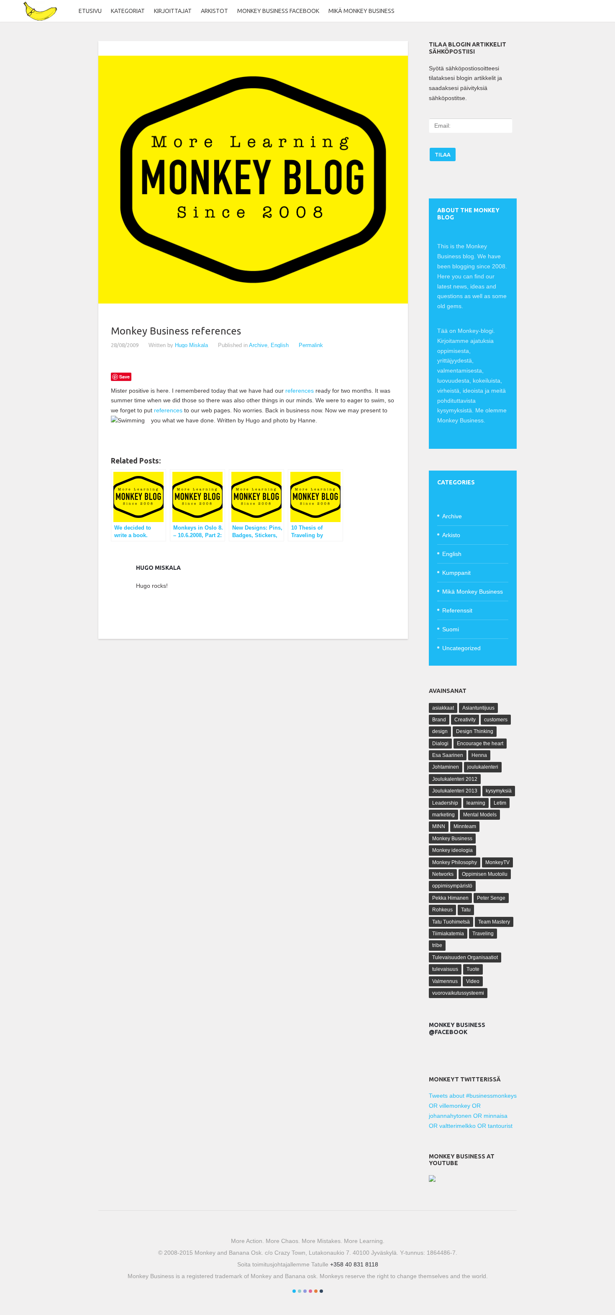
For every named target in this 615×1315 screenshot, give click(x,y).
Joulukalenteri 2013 (454, 791)
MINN (438, 826)
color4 (310, 1291)
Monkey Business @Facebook (457, 1028)
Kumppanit (456, 572)
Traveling (483, 934)
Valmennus (445, 981)
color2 (299, 1291)
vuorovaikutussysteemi (458, 993)
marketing (443, 815)
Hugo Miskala (191, 345)
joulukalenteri (482, 767)
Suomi (450, 629)
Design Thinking (474, 731)
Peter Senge (491, 898)
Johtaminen (445, 767)
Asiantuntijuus (478, 708)
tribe (437, 945)
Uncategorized (461, 648)
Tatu (466, 910)
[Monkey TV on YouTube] (432, 1179)
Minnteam (465, 826)
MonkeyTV (497, 862)
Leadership (445, 803)
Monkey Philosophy (454, 862)
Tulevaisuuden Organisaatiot (465, 957)
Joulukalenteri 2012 (454, 779)
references (299, 390)
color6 (321, 1291)
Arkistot (214, 11)
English (280, 345)
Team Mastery (494, 922)
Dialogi (440, 743)
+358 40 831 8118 (354, 1264)
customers (495, 720)
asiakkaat (443, 708)
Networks (443, 874)
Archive (258, 345)
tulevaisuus (445, 969)
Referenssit (457, 610)
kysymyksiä (499, 791)
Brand (439, 720)
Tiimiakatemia (448, 934)
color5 (316, 1291)
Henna (479, 755)
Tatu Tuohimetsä (451, 922)
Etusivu (90, 11)
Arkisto (451, 535)
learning (475, 803)
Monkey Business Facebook (278, 11)
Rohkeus (442, 910)
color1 (294, 1291)
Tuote (472, 969)
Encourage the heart (480, 743)
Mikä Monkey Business (361, 11)
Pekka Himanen (450, 898)
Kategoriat (128, 11)
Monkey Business (452, 838)
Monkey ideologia (452, 850)
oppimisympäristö (452, 886)
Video (472, 981)
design (440, 731)
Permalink (311, 345)
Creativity (465, 720)
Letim (500, 803)
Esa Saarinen (447, 755)
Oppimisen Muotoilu (484, 874)
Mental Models (480, 815)
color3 (305, 1291)
